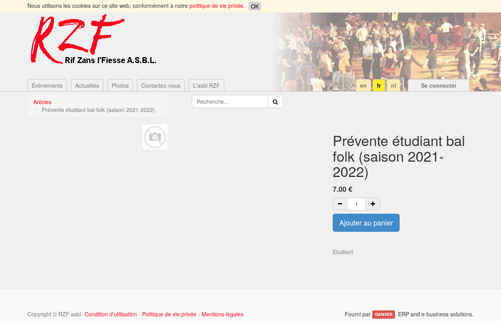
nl (393, 85)
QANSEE (384, 314)
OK (255, 6)
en (363, 85)
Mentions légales (222, 314)
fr (379, 85)
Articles (42, 102)
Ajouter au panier (366, 222)
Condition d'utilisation (111, 314)
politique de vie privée (216, 5)
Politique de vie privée (169, 314)
